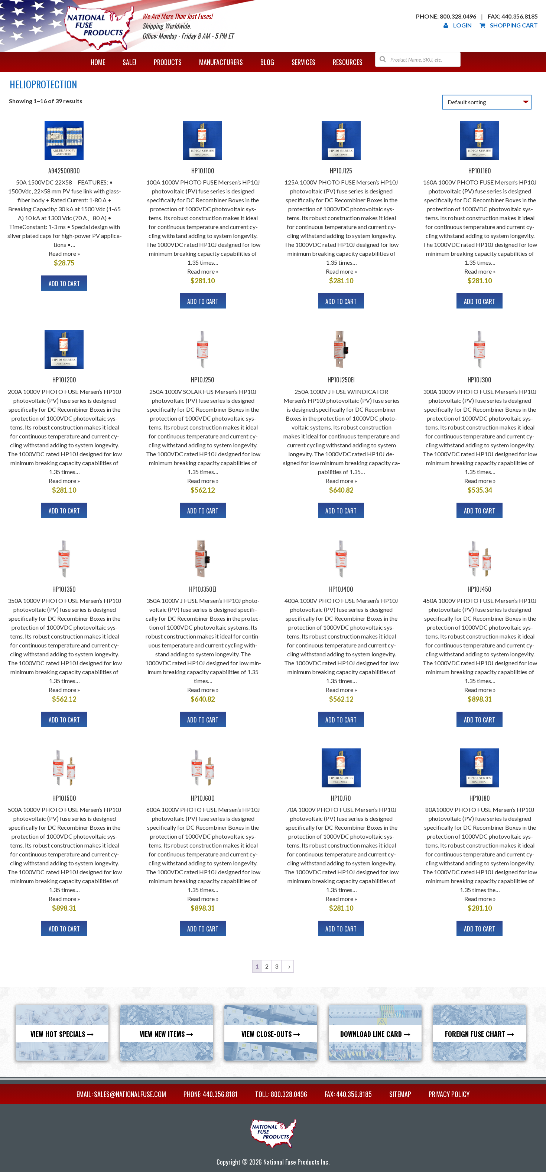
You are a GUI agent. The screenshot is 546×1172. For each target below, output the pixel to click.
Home (98, 62)
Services (303, 62)
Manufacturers (221, 62)
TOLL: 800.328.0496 (281, 1094)
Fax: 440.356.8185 (513, 16)
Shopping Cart (514, 25)
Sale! (129, 62)
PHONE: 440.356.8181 (210, 1094)
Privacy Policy (449, 1094)
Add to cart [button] (64, 283)
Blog (267, 62)
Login (462, 25)
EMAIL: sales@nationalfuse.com (121, 1094)
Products (168, 62)
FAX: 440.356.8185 (348, 1094)
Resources (348, 62)
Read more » (64, 253)
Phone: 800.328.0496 (446, 16)
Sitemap (400, 1094)
